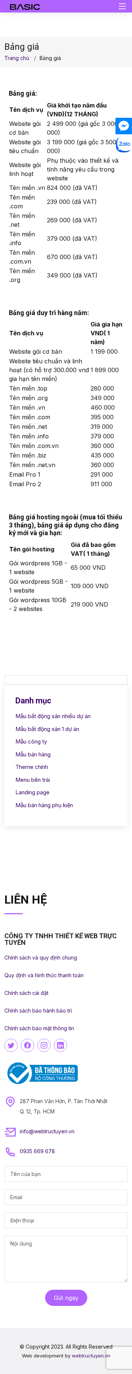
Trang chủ (16, 58)
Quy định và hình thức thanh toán (44, 975)
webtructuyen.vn (91, 1356)
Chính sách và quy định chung (40, 957)
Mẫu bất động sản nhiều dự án (53, 716)
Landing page (32, 792)
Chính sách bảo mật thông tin (39, 1028)
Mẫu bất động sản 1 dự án (47, 728)
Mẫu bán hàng (33, 754)
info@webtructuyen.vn (47, 1131)
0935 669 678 (37, 1151)
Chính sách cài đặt (26, 993)
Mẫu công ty (31, 741)
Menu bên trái (32, 779)
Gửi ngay (66, 1297)
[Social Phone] (123, 163)
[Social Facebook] (123, 126)
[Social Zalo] (123, 144)
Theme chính (31, 766)
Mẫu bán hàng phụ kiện (44, 805)
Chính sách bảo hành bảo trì (38, 1010)
